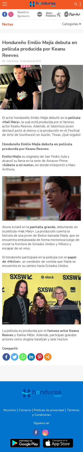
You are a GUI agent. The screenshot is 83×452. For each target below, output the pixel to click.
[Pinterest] (39, 357)
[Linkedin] (31, 357)
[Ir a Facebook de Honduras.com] (4, 14)
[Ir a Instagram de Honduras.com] (10, 14)
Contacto (25, 410)
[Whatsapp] (23, 357)
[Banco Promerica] (53, 14)
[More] (48, 357)
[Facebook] (6, 357)
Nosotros (10, 410)
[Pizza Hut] (72, 14)
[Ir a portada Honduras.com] (42, 9)
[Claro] (40, 14)
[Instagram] (45, 432)
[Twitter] (14, 357)
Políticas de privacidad (49, 410)
